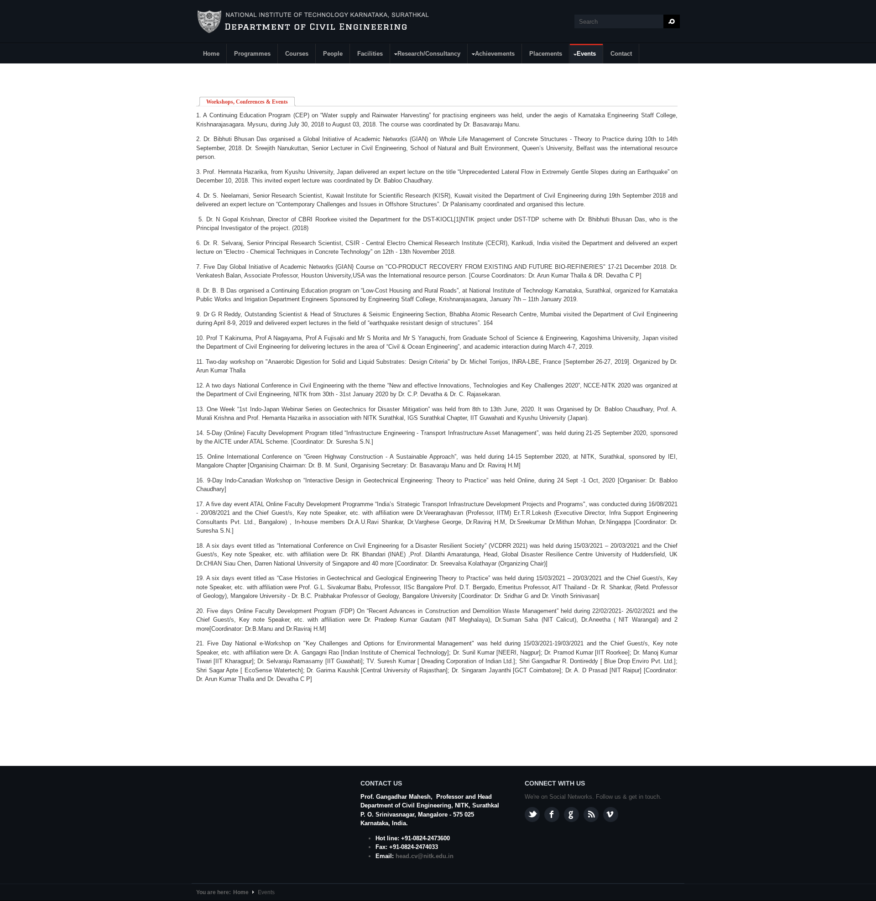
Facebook (551, 814)
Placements (545, 53)
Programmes (252, 53)
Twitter (532, 814)
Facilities (370, 53)
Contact (621, 53)
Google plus (571, 814)
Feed (591, 814)
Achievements (491, 55)
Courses (296, 53)
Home (211, 53)
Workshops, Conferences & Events (251, 102)
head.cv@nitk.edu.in (425, 856)
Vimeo (610, 814)
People (333, 53)
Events (583, 55)
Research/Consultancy (425, 55)
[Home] (314, 22)
